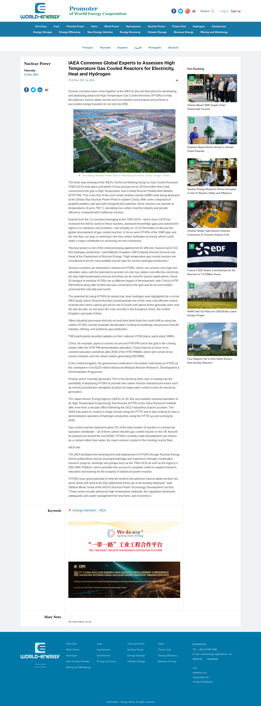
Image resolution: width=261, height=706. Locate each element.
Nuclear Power (156, 26)
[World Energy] (73, 11)
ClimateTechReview (203, 682)
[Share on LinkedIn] (39, 89)
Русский (105, 47)
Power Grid (179, 26)
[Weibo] (194, 10)
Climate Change (157, 32)
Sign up (236, 11)
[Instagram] (187, 10)
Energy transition (85, 510)
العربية (138, 47)
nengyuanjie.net (201, 677)
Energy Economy (130, 32)
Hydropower (133, 26)
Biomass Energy (184, 32)
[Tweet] (180, 10)
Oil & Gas (41, 26)
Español (122, 47)
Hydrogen (199, 26)
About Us (197, 658)
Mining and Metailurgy (214, 32)
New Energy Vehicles (100, 32)
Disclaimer (212, 658)
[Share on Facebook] (26, 89)
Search (204, 11)
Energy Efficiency (69, 32)
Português (155, 47)
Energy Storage (42, 32)
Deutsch (173, 47)
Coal (56, 26)
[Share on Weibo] (46, 89)
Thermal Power (75, 26)
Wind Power (112, 26)
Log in (224, 11)
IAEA (102, 510)
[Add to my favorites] (177, 81)
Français (88, 47)
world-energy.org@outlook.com (216, 654)
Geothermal (219, 26)
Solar (94, 26)
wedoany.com (200, 672)
